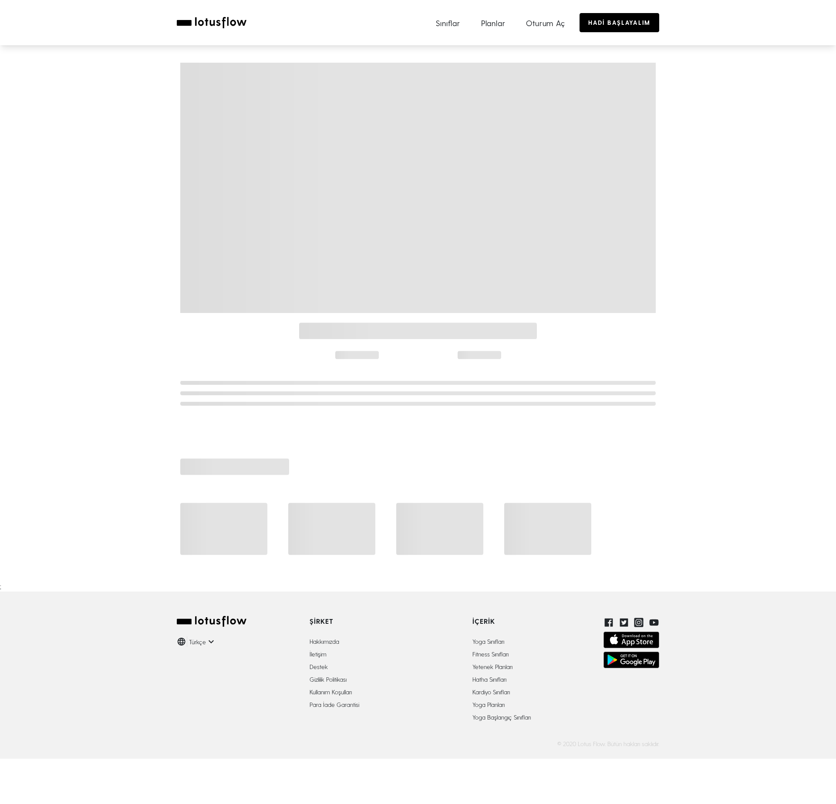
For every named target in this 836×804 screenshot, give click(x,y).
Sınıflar (448, 22)
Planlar (493, 22)
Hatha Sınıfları (489, 679)
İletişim (318, 654)
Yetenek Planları (492, 666)
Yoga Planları (488, 704)
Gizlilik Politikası (328, 679)
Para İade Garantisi (334, 704)
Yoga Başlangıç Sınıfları (501, 717)
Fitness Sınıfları (490, 654)
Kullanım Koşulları (331, 692)
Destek (319, 666)
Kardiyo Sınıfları (491, 692)
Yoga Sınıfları (488, 641)
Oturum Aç (545, 22)
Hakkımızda (324, 641)
